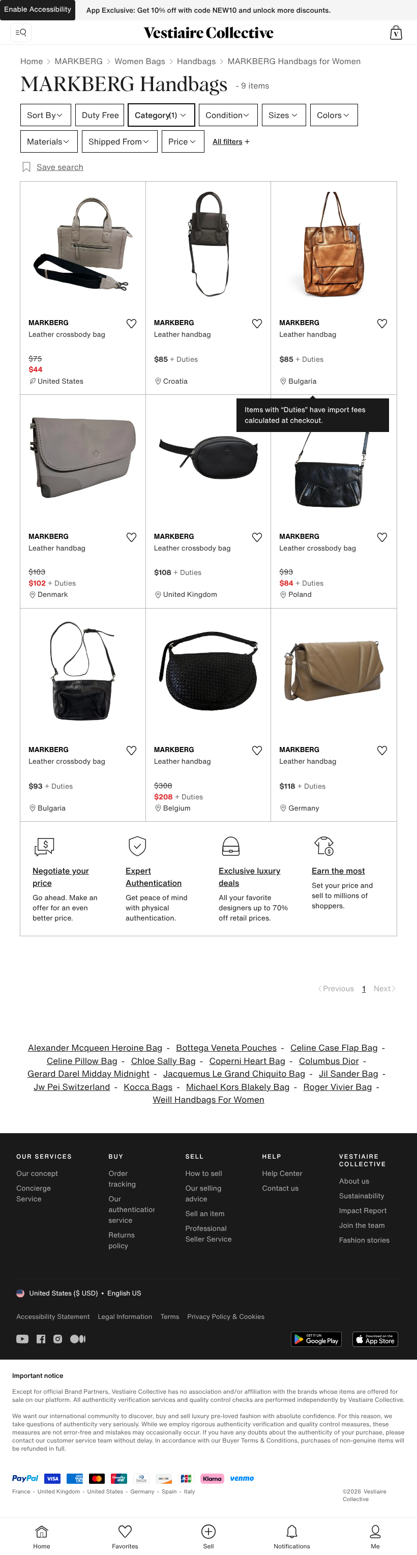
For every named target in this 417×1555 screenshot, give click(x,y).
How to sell (203, 1173)
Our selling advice (203, 1193)
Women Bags (139, 61)
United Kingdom (59, 1491)
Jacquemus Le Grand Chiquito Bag (234, 1074)
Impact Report (363, 1210)
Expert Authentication (154, 877)
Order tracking (122, 1179)
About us (354, 1181)
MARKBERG (78, 61)
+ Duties (184, 359)
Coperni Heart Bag (247, 1061)
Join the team (362, 1225)
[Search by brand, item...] (21, 32)
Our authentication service (132, 1210)
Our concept (37, 1173)
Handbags (196, 61)
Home (31, 61)
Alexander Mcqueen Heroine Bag (95, 1048)
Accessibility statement (53, 1316)
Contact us (280, 1188)
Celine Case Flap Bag (334, 1048)
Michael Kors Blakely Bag (238, 1087)
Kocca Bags (148, 1087)
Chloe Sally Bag (163, 1061)
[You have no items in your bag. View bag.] (396, 32)
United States (105, 1491)
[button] (396, 32)
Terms (169, 1316)
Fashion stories (364, 1240)
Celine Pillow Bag (82, 1061)
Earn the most (338, 871)
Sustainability (361, 1196)
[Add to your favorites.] (132, 324)
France (21, 1491)
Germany (142, 1491)
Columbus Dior (329, 1061)
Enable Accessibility (37, 9)
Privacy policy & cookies (225, 1316)
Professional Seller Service (208, 1234)
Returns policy (121, 1240)
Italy (189, 1491)
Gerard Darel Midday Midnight (88, 1074)
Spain (169, 1491)
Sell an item (204, 1213)
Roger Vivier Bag (337, 1087)
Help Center (282, 1173)
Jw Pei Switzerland (72, 1087)
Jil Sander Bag (348, 1074)
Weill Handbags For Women (208, 1099)
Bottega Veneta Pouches (226, 1048)
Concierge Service (33, 1193)
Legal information (125, 1316)
